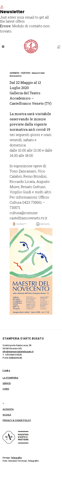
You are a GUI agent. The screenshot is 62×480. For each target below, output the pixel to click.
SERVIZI (7, 383)
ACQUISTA (8, 409)
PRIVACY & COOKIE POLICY (17, 420)
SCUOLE (7, 414)
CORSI (6, 389)
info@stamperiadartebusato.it (18, 351)
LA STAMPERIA (10, 377)
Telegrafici (16, 457)
